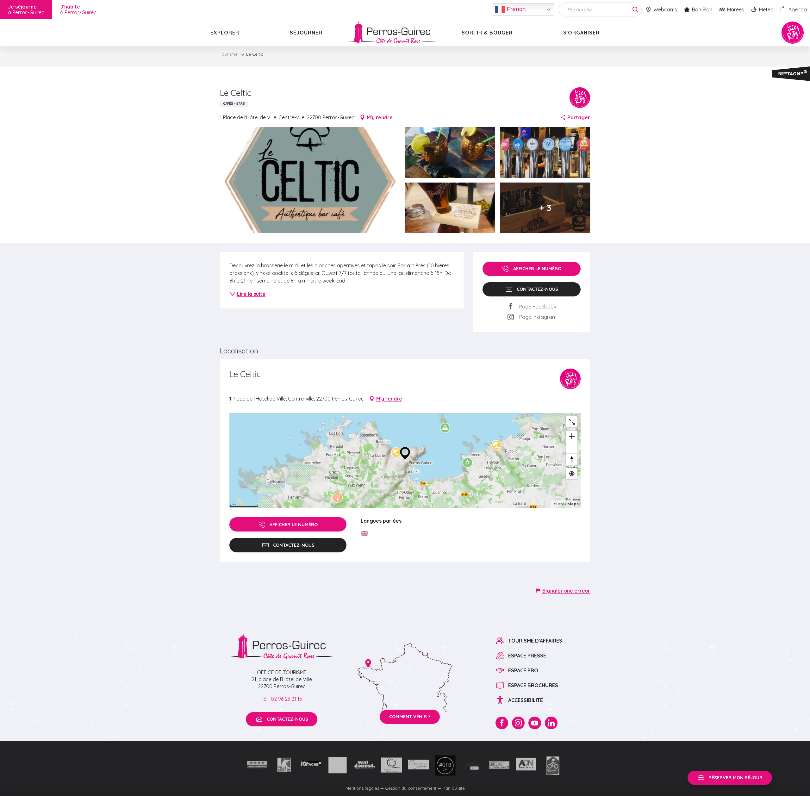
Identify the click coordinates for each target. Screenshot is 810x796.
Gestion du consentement (410, 788)
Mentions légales (362, 788)
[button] (310, 180)
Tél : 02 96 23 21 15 (281, 699)
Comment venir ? (409, 716)
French (515, 8)
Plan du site (453, 788)
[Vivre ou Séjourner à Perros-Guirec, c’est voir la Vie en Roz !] (392, 32)
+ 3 (545, 207)
